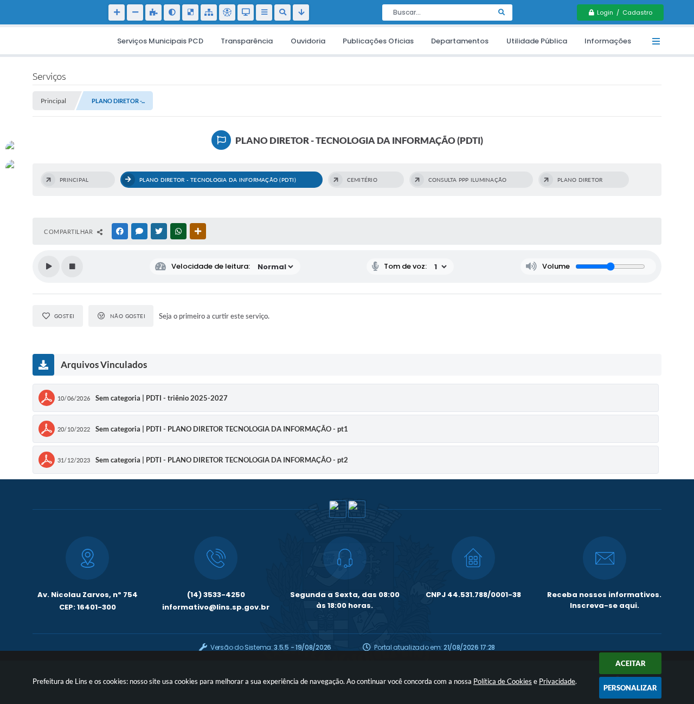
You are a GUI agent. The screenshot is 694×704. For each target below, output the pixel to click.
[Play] (49, 266)
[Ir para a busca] (282, 12)
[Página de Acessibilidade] (227, 12)
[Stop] (72, 266)
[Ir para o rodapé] (301, 12)
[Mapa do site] (209, 12)
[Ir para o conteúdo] (245, 12)
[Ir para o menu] (264, 12)
